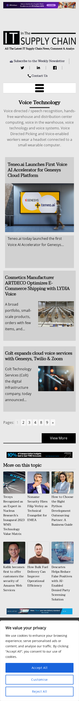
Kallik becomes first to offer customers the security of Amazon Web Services (13, 579)
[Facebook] (55, 68)
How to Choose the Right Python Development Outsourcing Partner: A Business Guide (62, 511)
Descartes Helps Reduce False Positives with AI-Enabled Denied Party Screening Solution (62, 583)
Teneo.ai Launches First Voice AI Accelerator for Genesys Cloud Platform (37, 170)
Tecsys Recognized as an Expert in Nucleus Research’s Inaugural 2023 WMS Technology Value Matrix (14, 515)
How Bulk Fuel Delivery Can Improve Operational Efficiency (37, 576)
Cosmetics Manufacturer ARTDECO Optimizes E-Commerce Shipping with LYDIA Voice (37, 286)
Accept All (40, 668)
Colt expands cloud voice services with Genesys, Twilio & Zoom (38, 356)
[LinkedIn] (39, 68)
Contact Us (39, 75)
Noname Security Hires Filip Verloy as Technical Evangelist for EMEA (37, 508)
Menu (39, 88)
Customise (39, 679)
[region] (39, 660)
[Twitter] (23, 68)
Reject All (39, 691)
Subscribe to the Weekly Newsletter (39, 61)
